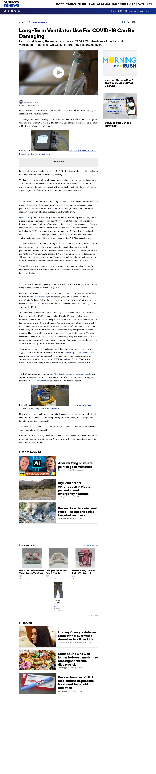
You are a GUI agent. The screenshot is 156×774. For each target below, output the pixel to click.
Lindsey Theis (32, 102)
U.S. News (71, 4)
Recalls (148, 11)
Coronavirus (39, 22)
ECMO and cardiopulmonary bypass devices (69, 373)
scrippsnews (5, 11)
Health (91, 4)
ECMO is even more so (38, 380)
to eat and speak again (40, 296)
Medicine (128, 11)
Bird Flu (120, 11)
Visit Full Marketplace (90, 545)
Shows (133, 4)
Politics (82, 4)
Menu (59, 4)
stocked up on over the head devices (80, 352)
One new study (25, 217)
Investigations (120, 4)
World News (103, 4)
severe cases (36, 355)
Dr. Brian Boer (61, 208)
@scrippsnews (19, 11)
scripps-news (12, 11)
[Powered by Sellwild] (94, 615)
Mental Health (139, 11)
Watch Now (144, 4)
